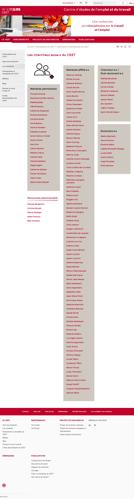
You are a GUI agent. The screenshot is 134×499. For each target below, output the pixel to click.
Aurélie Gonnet (73, 163)
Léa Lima (34, 144)
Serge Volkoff (72, 384)
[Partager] (129, 47)
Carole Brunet (72, 88)
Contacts (25, 411)
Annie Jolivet (36, 140)
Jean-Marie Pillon (74, 296)
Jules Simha (71, 347)
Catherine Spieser (38, 169)
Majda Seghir (36, 165)
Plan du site (49, 411)
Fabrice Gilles (72, 155)
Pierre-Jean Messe (75, 279)
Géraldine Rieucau (74, 309)
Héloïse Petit (36, 157)
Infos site (37, 411)
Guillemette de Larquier (77, 233)
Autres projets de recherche (70, 434)
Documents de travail (39, 464)
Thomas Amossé (37, 94)
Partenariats (38, 420)
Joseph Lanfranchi (74, 229)
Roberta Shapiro (73, 334)
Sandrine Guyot (73, 187)
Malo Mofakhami (74, 284)
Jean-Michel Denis (75, 125)
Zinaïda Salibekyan (74, 321)
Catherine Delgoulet (39, 111)
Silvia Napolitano (74, 288)
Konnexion (4, 497)
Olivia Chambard (74, 104)
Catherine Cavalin (74, 100)
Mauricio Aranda (74, 75)
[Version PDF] (125, 47)
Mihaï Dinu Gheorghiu (76, 151)
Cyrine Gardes (107, 87)
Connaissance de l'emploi (41, 461)
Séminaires (8, 456)
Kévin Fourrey (72, 142)
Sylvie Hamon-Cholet (40, 136)
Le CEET (6, 420)
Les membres (8, 66)
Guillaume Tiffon (74, 363)
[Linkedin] (81, 2)
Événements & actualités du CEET (10, 72)
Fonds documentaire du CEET (9, 98)
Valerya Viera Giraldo (76, 380)
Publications (38, 456)
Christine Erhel (37, 119)
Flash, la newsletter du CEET (42, 474)
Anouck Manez (107, 95)
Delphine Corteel (74, 109)
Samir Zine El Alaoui (110, 112)
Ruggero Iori (72, 199)
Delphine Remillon (74, 305)
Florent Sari (71, 330)
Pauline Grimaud (74, 176)
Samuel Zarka (72, 393)
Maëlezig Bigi (36, 102)
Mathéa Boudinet (109, 79)
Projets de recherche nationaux (72, 425)
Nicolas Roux (72, 317)
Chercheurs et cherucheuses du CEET (73, 47)
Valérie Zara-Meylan (39, 182)
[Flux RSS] (86, 2)
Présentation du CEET (45, 47)
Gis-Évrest (35, 428)
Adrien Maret (107, 100)
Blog (4, 84)
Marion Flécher (73, 138)
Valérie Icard (72, 195)
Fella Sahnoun (107, 166)
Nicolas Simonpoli (74, 351)
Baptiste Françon (74, 146)
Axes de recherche (10, 62)
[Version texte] (122, 47)
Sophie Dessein (73, 130)
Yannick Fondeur (38, 127)
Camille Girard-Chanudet (78, 159)
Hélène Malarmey (74, 263)
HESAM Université (79, 411)
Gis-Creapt (35, 425)
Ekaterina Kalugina (75, 212)
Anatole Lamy (72, 220)
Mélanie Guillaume (109, 91)
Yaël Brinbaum (37, 106)
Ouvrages (35, 470)
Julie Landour (72, 225)
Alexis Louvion (73, 254)
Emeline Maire (107, 145)
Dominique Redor (74, 300)
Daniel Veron (72, 376)
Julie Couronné (73, 113)
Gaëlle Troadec (108, 108)
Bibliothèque (63, 411)
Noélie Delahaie (73, 121)
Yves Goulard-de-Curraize (78, 167)
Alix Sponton (106, 104)
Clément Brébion (74, 83)
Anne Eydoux (36, 123)
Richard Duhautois (38, 115)
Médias (5, 79)
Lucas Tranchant (73, 372)
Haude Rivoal (72, 313)
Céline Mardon (37, 148)
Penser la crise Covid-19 (8, 89)
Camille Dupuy (73, 134)
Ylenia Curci (71, 117)
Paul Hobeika (72, 191)
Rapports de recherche (40, 467)
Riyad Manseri (72, 267)
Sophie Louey (72, 246)
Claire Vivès (35, 178)
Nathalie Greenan (38, 132)
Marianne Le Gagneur (76, 237)
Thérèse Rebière (38, 161)
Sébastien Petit (73, 292)
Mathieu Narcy (37, 153)
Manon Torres (72, 368)
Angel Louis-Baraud (75, 250)
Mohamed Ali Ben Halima (42, 98)
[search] (105, 3)
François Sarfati (73, 326)
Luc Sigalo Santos (74, 338)
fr (130, 3)
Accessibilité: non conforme (101, 411)
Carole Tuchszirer (38, 174)
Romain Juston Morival (77, 208)
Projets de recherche (72, 420)
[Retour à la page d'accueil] (11, 10)
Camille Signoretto (75, 342)
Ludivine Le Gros (74, 241)
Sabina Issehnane (74, 204)
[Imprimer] (118, 47)
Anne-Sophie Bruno (75, 92)
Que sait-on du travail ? (40, 477)
